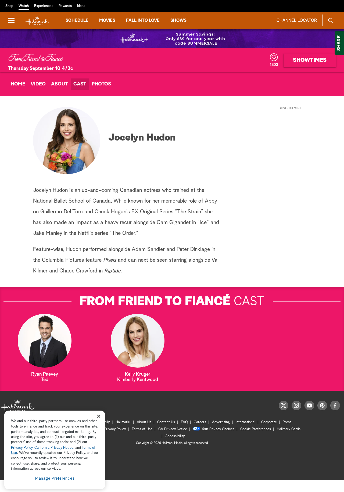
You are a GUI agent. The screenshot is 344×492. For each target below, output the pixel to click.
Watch (24, 6)
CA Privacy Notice (172, 429)
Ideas (81, 6)
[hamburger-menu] (11, 20)
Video (38, 84)
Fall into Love (143, 20)
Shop (9, 6)
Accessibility (175, 436)
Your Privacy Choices (218, 429)
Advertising (221, 422)
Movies (107, 20)
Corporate (269, 422)
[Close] (98, 416)
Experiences (43, 6)
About (59, 84)
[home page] (37, 20)
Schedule (77, 20)
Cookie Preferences (255, 429)
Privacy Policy (115, 429)
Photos (101, 84)
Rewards (65, 6)
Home (18, 84)
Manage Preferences (55, 478)
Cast (79, 84)
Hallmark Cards (288, 429)
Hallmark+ (123, 422)
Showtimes (310, 60)
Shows (178, 20)
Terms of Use (142, 429)
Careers (200, 422)
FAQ (184, 422)
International (245, 422)
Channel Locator (297, 20)
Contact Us (166, 422)
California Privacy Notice (53, 448)
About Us (144, 422)
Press (287, 422)
